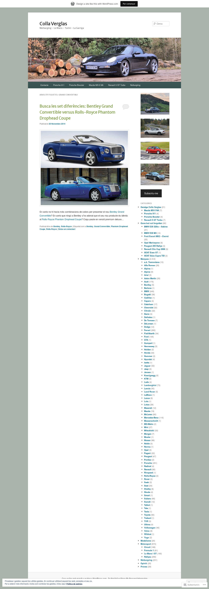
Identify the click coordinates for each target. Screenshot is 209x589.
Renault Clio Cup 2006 (154, 249)
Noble (147, 443)
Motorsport (146, 543)
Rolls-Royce (66, 226)
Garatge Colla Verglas (151, 207)
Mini (146, 427)
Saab (146, 482)
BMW (146, 291)
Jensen (147, 372)
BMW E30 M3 (150, 232)
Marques (145, 258)
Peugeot (148, 456)
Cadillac (148, 297)
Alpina (147, 268)
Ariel (146, 274)
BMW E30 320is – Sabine (156, 226)
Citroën (147, 310)
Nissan (147, 440)
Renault (147, 469)
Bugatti (147, 294)
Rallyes (147, 556)
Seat (146, 485)
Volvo (146, 530)
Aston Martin (150, 278)
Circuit (147, 547)
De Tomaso (149, 320)
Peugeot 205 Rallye (153, 245)
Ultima (147, 524)
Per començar (129, 4)
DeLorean (148, 323)
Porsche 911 (58, 85)
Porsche (148, 462)
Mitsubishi (149, 430)
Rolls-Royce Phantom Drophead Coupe (62, 219)
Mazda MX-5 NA (96, 85)
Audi (146, 281)
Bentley (56, 226)
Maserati (148, 407)
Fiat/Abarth (149, 333)
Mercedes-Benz (151, 417)
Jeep (146, 368)
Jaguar (147, 365)
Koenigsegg (149, 375)
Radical (147, 466)
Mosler (147, 437)
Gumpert (148, 343)
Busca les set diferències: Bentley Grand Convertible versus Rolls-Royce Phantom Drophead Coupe (77, 112)
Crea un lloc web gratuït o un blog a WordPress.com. (84, 578)
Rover (147, 479)
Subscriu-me (151, 193)
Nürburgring (135, 85)
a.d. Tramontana (151, 262)
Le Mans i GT (150, 553)
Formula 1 (149, 550)
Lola (146, 401)
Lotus (146, 404)
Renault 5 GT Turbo (116, 85)
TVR (146, 521)
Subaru (147, 498)
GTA (146, 339)
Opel (146, 449)
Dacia (146, 313)
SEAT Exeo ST (151, 252)
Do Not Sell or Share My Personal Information (127, 578)
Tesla (146, 511)
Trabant (147, 517)
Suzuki (147, 501)
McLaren (148, 414)
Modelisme (146, 540)
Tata (146, 508)
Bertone (147, 288)
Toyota (147, 514)
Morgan (147, 433)
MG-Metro (148, 424)
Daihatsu (148, 317)
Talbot (147, 504)
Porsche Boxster (76, 85)
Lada (146, 382)
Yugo (146, 537)
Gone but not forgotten (151, 223)
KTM (146, 378)
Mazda (147, 411)
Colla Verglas (53, 24)
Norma (147, 446)
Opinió (144, 563)
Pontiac (147, 459)
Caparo (147, 300)
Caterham (148, 304)
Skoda (147, 492)
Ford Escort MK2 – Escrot (156, 236)
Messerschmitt (151, 420)
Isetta (146, 362)
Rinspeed (148, 472)
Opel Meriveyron (152, 242)
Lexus (147, 398)
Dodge (147, 326)
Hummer (148, 356)
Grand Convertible (102, 226)
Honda (147, 352)
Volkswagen (149, 527)
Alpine (147, 271)
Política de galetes (74, 583)
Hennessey (149, 346)
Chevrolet (148, 307)
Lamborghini (150, 385)
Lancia (147, 388)
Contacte (44, 85)
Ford (146, 336)
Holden (147, 349)
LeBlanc (148, 394)
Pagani (147, 453)
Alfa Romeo (149, 265)
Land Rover (149, 391)
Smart (147, 495)
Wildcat (147, 534)
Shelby (147, 488)
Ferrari (147, 330)
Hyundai (148, 359)
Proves (144, 566)
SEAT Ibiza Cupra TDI (154, 255)
